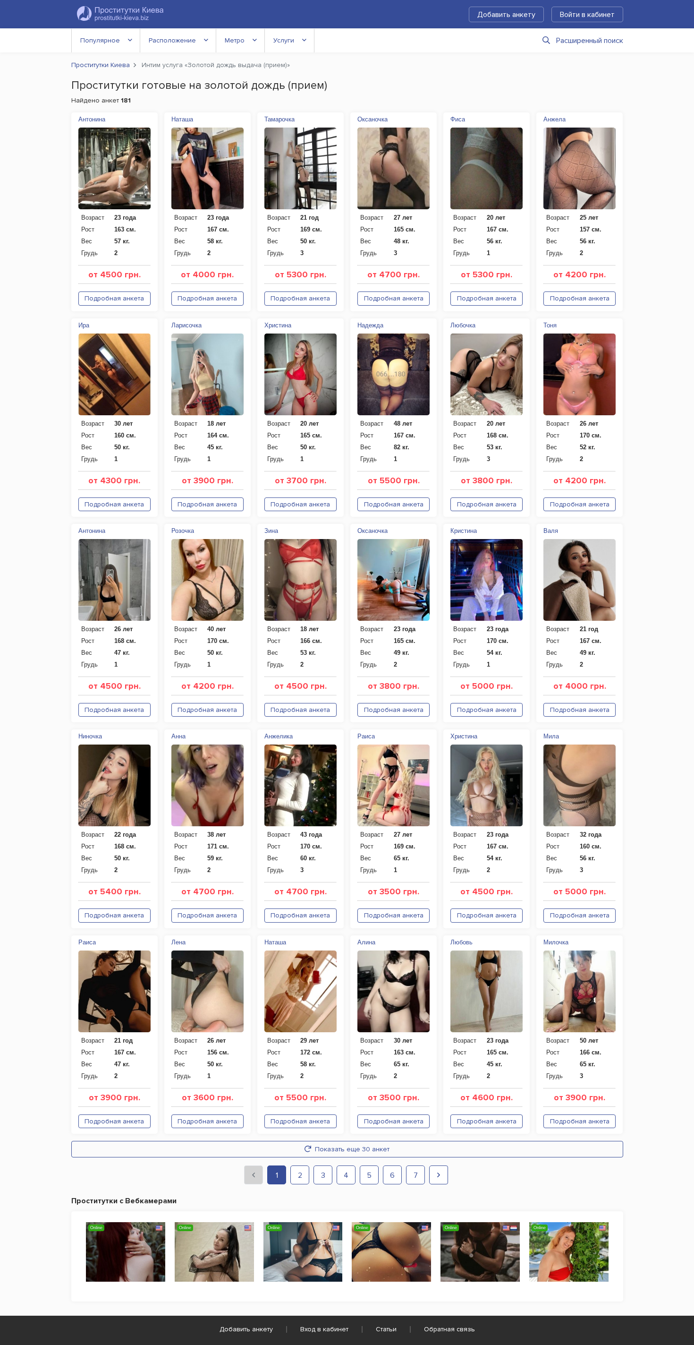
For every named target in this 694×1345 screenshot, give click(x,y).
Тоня (550, 325)
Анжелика (278, 736)
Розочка (182, 530)
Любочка (462, 325)
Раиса (366, 736)
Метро (235, 40)
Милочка (555, 942)
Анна (178, 736)
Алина (366, 942)
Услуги (283, 40)
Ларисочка (186, 325)
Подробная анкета (114, 298)
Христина (277, 325)
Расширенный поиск (589, 40)
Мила (551, 736)
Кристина (463, 530)
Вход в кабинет (324, 1329)
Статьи (386, 1329)
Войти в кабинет (587, 14)
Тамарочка (279, 119)
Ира (83, 325)
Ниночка (90, 736)
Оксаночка (372, 119)
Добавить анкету (506, 14)
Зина (271, 530)
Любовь (461, 942)
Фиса (457, 119)
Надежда (370, 325)
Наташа (182, 119)
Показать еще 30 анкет (352, 1149)
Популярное (100, 40)
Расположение (172, 40)
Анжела (554, 119)
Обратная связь (449, 1329)
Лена (178, 942)
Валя (550, 530)
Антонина (91, 119)
